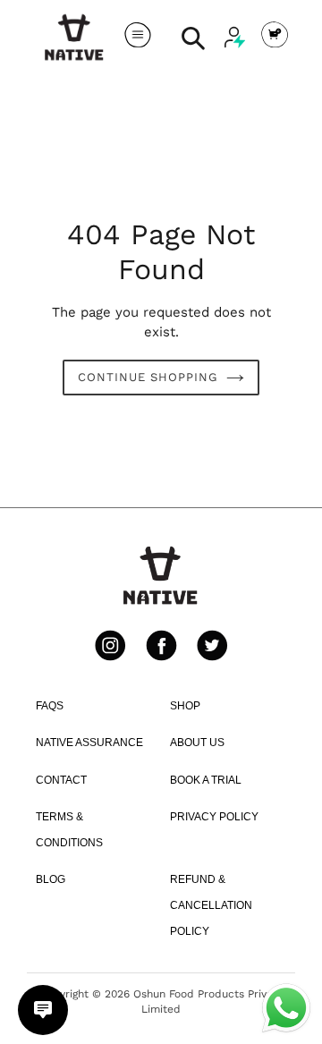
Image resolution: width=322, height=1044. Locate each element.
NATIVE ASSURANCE (89, 742)
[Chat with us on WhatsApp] (286, 1006)
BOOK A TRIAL (206, 780)
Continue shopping (148, 377)
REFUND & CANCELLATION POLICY (211, 905)
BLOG (50, 879)
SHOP (185, 706)
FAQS (50, 706)
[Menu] (138, 38)
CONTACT (61, 780)
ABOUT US (197, 742)
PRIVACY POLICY (214, 817)
